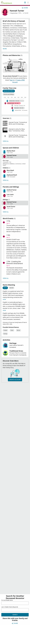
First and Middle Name (7, 600)
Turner (5, 288)
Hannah (12, 288)
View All (6, 141)
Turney (5, 333)
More (5, 49)
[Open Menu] (28, 2)
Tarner (18, 330)
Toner (12, 330)
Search (15, 615)
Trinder (5, 330)
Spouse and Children (9, 91)
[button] (15, 123)
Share (26, 8)
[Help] (25, 2)
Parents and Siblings (9, 94)
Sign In (12, 80)
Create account (15, 379)
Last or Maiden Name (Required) (9, 607)
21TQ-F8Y (25, 13)
